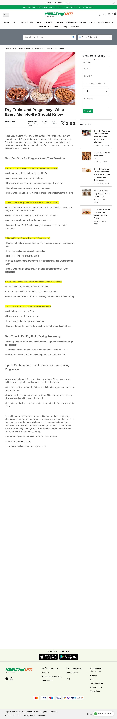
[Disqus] (40, 554)
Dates (15, 22)
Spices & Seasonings (105, 22)
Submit (87, 111)
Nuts (31, 22)
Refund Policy (96, 687)
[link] (100, 14)
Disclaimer (41, 716)
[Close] (114, 2)
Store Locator (47, 680)
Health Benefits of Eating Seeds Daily (101, 155)
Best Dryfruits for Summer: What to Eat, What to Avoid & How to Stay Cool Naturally (102, 174)
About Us (45, 673)
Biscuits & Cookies (44, 27)
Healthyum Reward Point (52, 677)
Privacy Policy (29, 716)
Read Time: (54, 123)
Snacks (91, 22)
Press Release (72, 673)
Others (56, 27)
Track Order (95, 691)
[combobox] (85, 84)
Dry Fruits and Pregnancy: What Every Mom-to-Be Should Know (38, 48)
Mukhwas (82, 22)
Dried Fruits (48, 22)
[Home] (58, 14)
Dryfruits (23, 22)
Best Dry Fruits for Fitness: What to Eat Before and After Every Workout (102, 136)
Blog (65, 27)
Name (85, 65)
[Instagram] (11, 679)
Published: (32, 121)
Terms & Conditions (13, 716)
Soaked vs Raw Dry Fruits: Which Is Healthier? (101, 193)
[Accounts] (109, 14)
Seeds (38, 22)
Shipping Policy (96, 683)
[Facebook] (7, 679)
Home (6, 22)
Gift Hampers (71, 22)
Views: (45, 121)
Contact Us (75, 27)
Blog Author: (10, 121)
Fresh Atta (59, 22)
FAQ (92, 679)
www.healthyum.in (23, 441)
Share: (63, 121)
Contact (93, 676)
